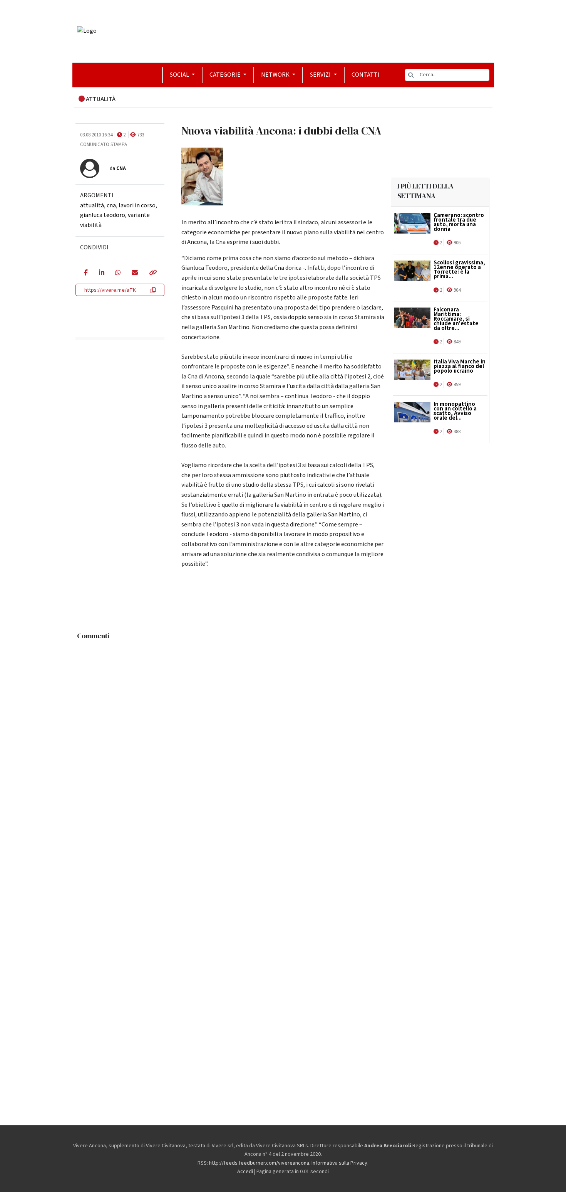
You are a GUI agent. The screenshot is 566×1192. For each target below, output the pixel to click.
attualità (92, 205)
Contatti (366, 75)
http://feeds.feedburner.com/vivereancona (259, 1163)
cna (111, 205)
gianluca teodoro (102, 215)
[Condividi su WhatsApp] (117, 273)
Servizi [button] (321, 75)
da (118, 168)
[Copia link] (152, 273)
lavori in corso (137, 205)
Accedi (245, 1171)
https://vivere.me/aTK (110, 290)
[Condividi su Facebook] (85, 273)
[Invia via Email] (134, 273)
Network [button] (276, 75)
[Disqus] (283, 740)
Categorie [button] (225, 75)
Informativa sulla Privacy (339, 1163)
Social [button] (180, 75)
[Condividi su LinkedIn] (101, 273)
